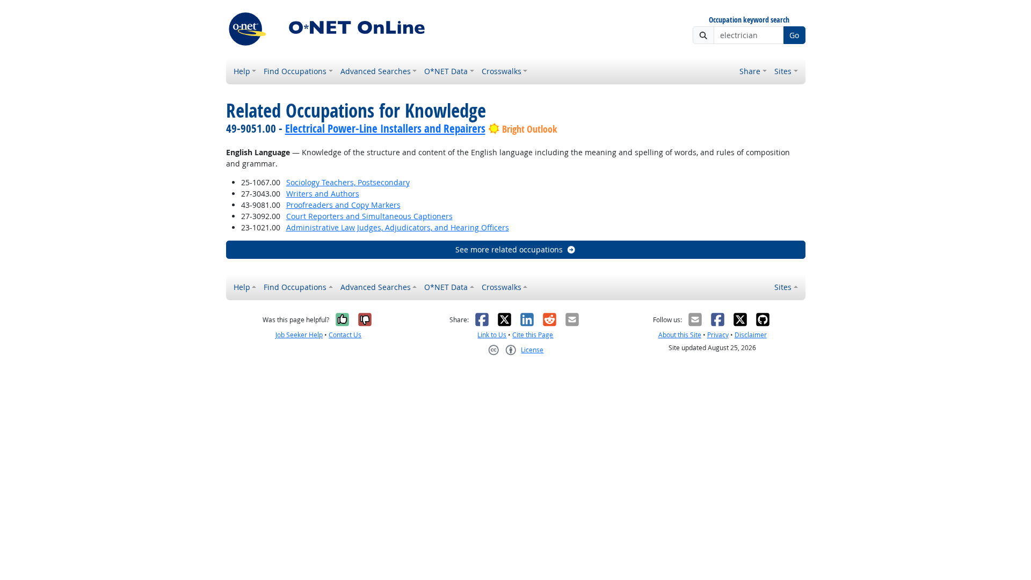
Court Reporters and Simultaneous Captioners (369, 216)
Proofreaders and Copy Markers (343, 205)
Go (794, 35)
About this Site (679, 334)
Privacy (718, 334)
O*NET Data (446, 71)
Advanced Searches (375, 71)
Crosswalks (501, 71)
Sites (783, 71)
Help (242, 71)
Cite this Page (532, 334)
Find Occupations (295, 71)
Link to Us (491, 334)
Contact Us (345, 334)
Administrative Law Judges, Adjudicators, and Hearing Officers (397, 227)
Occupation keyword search (749, 20)
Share (749, 71)
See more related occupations (509, 249)
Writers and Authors (322, 194)
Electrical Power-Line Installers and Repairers (385, 128)
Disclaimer (751, 334)
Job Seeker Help (299, 334)
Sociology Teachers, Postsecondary (348, 182)
